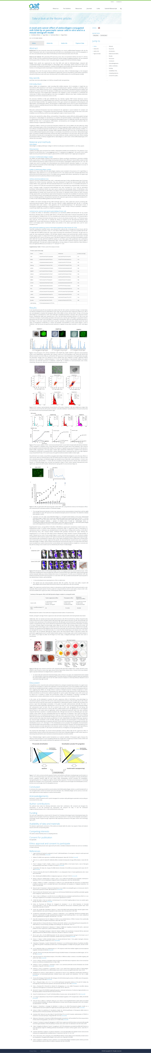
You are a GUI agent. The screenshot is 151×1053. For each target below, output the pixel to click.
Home (112, 1)
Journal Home (96, 33)
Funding (111, 68)
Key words (111, 48)
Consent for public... (113, 75)
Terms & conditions (45, 1051)
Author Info (64, 43)
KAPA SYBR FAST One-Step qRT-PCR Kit (39, 239)
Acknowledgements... (114, 63)
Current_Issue (104, 35)
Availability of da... (113, 70)
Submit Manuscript (111, 8)
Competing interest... (114, 73)
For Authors (67, 8)
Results (110, 56)
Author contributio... (113, 66)
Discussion (111, 58)
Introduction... (112, 51)
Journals (89, 8)
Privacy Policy (32, 1051)
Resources (79, 8)
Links (98, 8)
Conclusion (111, 61)
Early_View (96, 35)
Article (34, 43)
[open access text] (34, 6)
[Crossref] (47, 854)
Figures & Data (80, 43)
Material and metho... (114, 53)
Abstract (111, 46)
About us (55, 8)
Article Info (50, 43)
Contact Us (119, 1)
